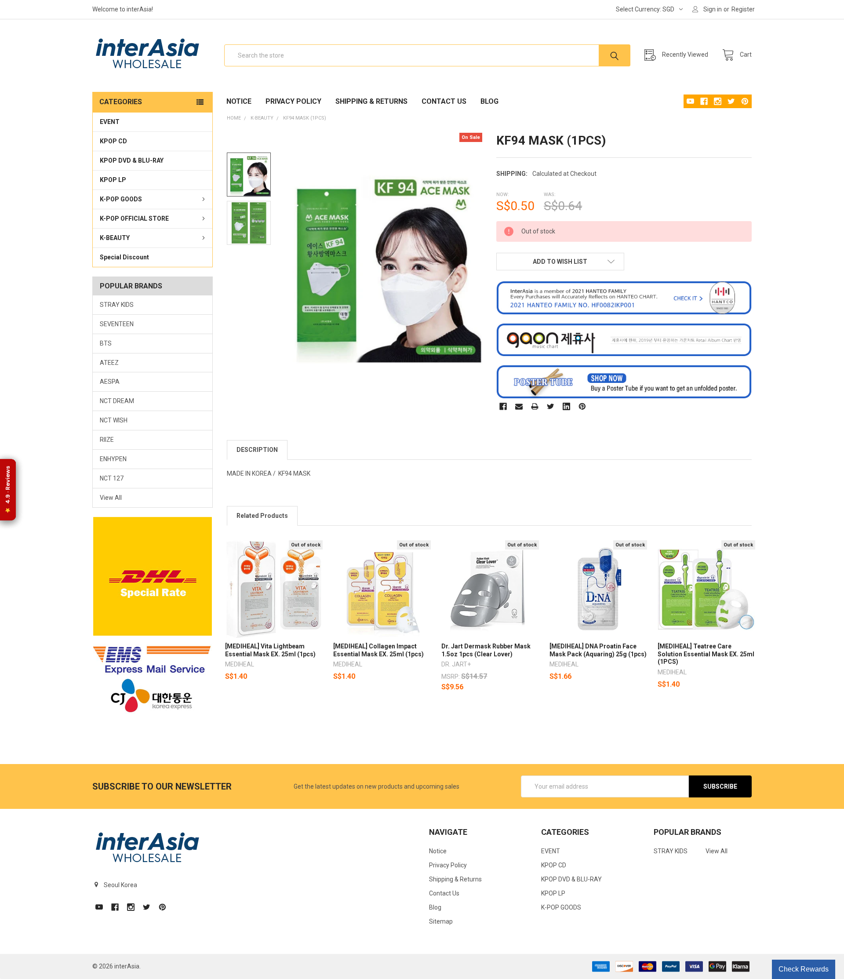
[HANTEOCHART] (624, 297)
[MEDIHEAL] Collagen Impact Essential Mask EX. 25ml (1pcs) (378, 650)
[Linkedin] (566, 406)
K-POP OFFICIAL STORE (134, 218)
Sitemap (441, 921)
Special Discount (124, 257)
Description (257, 449)
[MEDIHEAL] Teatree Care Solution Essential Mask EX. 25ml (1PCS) (706, 654)
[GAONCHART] (624, 339)
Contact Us (444, 101)
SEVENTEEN (117, 324)
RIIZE (107, 439)
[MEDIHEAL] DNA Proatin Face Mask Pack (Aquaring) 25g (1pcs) (598, 650)
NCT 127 (112, 478)
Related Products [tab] (262, 515)
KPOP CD (113, 141)
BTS (106, 343)
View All (111, 497)
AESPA (110, 381)
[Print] (535, 406)
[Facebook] (503, 406)
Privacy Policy (293, 101)
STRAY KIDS (117, 304)
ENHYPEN (113, 458)
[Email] (519, 406)
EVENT (110, 121)
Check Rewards (804, 969)
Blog (489, 101)
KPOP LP (113, 179)
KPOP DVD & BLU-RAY (132, 160)
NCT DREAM (117, 400)
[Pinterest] (582, 406)
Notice (238, 101)
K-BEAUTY (115, 237)
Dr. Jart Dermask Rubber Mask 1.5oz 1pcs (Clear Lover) (486, 650)
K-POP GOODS (121, 199)
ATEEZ (109, 362)
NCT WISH (113, 420)
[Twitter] (550, 406)
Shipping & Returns (371, 101)
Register (743, 9)
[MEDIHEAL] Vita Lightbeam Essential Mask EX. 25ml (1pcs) (270, 650)
